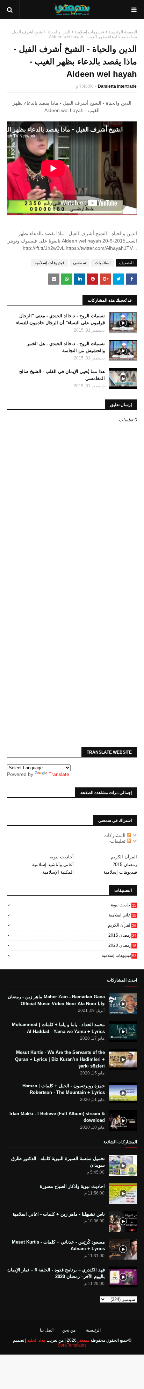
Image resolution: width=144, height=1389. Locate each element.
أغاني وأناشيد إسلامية (53, 864)
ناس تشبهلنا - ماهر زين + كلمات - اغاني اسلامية (59, 1214)
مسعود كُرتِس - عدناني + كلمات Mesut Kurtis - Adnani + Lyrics (58, 1245)
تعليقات (118, 841)
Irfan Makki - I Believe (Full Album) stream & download (57, 1117)
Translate (59, 774)
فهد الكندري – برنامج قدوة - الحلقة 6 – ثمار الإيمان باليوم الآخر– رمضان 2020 (56, 1273)
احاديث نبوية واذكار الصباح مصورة (72, 1186)
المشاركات (115, 835)
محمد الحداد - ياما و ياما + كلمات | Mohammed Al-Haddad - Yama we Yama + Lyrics (58, 1028)
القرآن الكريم (124, 856)
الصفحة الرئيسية (122, 32)
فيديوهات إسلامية (89, 32)
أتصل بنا (46, 1330)
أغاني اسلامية (122, 915)
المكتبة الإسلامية (58, 872)
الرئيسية (93, 1330)
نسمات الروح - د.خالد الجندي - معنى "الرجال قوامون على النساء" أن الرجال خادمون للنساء (60, 319)
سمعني (79, 262)
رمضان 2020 (122, 945)
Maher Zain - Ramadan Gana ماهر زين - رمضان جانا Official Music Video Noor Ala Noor (56, 1000)
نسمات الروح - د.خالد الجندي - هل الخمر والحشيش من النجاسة (66, 347)
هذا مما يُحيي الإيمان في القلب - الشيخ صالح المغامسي (62, 375)
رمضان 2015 (125, 864)
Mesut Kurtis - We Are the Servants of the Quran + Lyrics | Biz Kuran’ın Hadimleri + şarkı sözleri (60, 1059)
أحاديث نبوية (62, 856)
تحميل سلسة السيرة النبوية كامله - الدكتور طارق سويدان (58, 1162)
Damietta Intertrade (117, 86)
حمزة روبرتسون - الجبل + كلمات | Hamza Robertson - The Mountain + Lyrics (63, 1089)
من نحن (68, 1330)
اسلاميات (102, 262)
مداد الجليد (36, 1340)
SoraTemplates (72, 1345)
